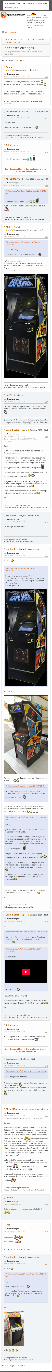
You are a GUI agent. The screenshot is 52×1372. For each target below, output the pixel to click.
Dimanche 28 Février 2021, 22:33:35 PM (16, 185)
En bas (4, 60)
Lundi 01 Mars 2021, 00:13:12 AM (14, 236)
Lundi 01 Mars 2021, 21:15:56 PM (14, 1116)
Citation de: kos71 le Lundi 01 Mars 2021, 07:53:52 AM (25, 786)
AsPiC (8, 145)
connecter (41, 3)
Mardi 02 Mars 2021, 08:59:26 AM (14, 1231)
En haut (5, 1366)
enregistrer (13, 7)
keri (8, 1224)
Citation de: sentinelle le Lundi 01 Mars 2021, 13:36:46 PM (27, 1071)
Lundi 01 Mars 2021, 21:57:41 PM (14, 1204)
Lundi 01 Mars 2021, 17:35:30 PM (14, 556)
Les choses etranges (11, 74)
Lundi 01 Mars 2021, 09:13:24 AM (14, 436)
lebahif (9, 1197)
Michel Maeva (13, 111)
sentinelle (11, 515)
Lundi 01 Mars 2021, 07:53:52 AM (14, 401)
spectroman (12, 1059)
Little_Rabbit (12, 430)
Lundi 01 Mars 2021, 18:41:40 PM (14, 1032)
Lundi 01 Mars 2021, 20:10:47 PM (14, 1065)
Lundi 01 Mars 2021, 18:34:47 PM (14, 921)
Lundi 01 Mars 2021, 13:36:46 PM (14, 522)
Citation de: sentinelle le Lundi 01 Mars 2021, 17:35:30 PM (27, 932)
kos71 (9, 395)
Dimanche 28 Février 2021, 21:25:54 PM (16, 152)
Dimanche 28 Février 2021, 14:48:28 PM (16, 76)
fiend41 (9, 67)
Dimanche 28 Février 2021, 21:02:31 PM (16, 118)
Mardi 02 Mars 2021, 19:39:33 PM (14, 1264)
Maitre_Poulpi (13, 227)
